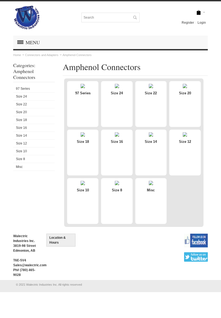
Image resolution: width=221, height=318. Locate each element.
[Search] (135, 17)
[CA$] (198, 13)
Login (202, 23)
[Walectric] (26, 17)
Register (188, 23)
